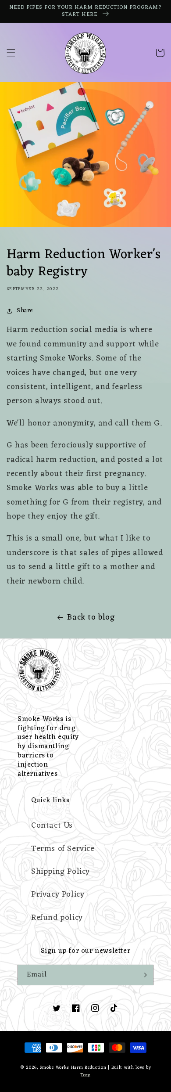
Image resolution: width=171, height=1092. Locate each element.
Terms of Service (63, 849)
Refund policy (57, 918)
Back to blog (90, 617)
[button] (11, 52)
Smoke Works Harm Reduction (72, 1067)
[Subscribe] (143, 975)
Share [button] (25, 310)
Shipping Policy (60, 872)
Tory (85, 1075)
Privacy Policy (57, 894)
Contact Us (52, 825)
